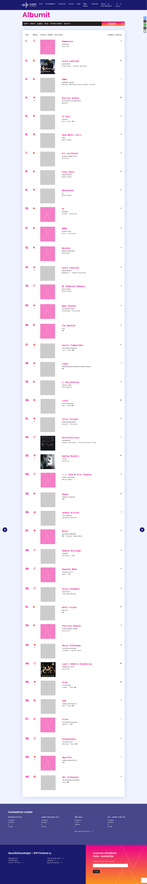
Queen (65, 494)
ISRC (79, 4)
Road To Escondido (68, 477)
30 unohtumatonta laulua (70, 780)
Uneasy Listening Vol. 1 (69, 704)
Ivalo (63, 138)
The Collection (67, 515)
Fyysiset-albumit (56, 23)
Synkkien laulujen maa (69, 156)
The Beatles (68, 325)
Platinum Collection (68, 497)
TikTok (77, 822)
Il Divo (66, 116)
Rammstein (67, 41)
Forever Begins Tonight (69, 629)
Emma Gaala (85, 5)
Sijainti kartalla (14, 862)
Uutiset (95, 4)
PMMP (64, 79)
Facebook (11, 822)
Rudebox (65, 554)
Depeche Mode (69, 569)
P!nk (64, 682)
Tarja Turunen (70, 419)
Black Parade (66, 289)
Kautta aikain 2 (67, 271)
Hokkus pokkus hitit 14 (69, 760)
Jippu (65, 363)
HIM (64, 700)
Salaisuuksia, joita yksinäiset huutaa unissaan (76, 367)
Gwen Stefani (69, 305)
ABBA (64, 228)
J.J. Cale (67, 474)
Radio (46, 23)
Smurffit (67, 757)
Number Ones (66, 231)
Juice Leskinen (70, 61)
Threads (10, 826)
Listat (71, 4)
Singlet (32, 23)
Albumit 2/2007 (142, 529)
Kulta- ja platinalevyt (106, 5)
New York (65, 610)
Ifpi (40, 4)
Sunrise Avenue (70, 98)
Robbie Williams (71, 550)
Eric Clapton (84, 474)
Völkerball (65, 44)
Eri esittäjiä (70, 153)
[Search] (117, 3)
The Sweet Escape (68, 309)
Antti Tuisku (69, 607)
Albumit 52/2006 (5, 529)
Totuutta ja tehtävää (69, 648)
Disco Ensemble (71, 588)
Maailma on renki (68, 667)
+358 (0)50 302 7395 (53, 858)
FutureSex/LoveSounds (69, 348)
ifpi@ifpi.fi (51, 860)
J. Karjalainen (70, 382)
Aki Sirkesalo (70, 777)
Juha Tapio (68, 171)
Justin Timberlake (72, 345)
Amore (64, 459)
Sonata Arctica (70, 512)
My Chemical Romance (73, 286)
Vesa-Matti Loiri (71, 135)
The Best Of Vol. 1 (68, 572)
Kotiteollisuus (70, 437)
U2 (63, 208)
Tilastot (62, 4)
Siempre (64, 119)
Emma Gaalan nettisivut (82, 831)
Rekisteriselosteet (53, 862)
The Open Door (67, 742)
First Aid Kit (66, 592)
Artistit (67, 23)
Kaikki (26, 23)
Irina (65, 719)
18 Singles (65, 212)
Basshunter (68, 190)
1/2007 (112, 24)
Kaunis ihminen (67, 175)
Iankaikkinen (66, 440)
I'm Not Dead (66, 685)
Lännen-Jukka (66, 385)
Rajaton (66, 248)
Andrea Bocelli (70, 456)
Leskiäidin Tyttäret (68, 82)
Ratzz (65, 531)
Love (63, 328)
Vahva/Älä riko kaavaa (69, 722)
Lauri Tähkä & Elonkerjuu (77, 664)
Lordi (65, 400)
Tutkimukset (50, 4)
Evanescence (69, 739)
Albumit (40, 23)
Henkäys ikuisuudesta (69, 422)
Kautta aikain (66, 64)
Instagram (11, 820)
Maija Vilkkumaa (71, 645)
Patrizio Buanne (71, 625)
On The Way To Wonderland (71, 101)
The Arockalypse (68, 403)
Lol (63, 193)
